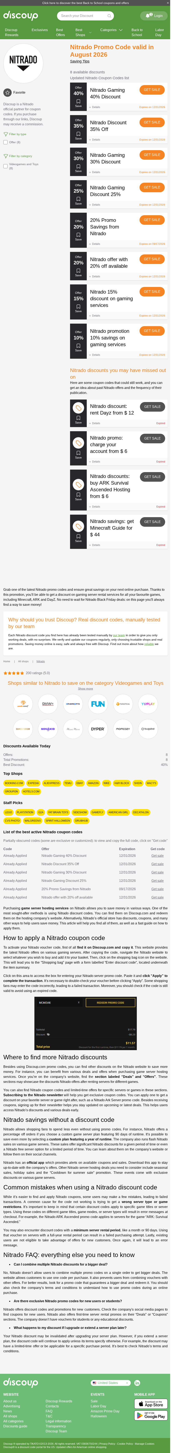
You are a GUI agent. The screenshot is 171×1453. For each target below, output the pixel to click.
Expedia (33, 783)
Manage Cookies (144, 1443)
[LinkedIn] (137, 1383)
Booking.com (14, 783)
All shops (10, 1416)
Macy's (151, 783)
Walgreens (33, 820)
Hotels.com (31, 791)
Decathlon (141, 812)
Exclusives (40, 30)
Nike (106, 783)
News (7, 1411)
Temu (68, 783)
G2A (40, 812)
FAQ (49, 1411)
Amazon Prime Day (105, 1411)
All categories (13, 1421)
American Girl (118, 812)
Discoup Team (56, 1431)
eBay (80, 783)
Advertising (11, 1406)
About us (9, 1401)
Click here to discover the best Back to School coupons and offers (85, 3)
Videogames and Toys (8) (23, 166)
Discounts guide (15, 1426)
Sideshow (80, 812)
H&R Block (121, 783)
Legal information (58, 1421)
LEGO (8, 812)
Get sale (152, 90)
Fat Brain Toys (58, 812)
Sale (94, 1401)
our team (119, 635)
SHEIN (138, 783)
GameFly (97, 812)
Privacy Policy (107, 1443)
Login (156, 15)
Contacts (52, 1406)
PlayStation (25, 812)
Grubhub (81, 820)
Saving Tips (79, 61)
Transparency (56, 1426)
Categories (108, 30)
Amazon (93, 783)
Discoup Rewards (11, 32)
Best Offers (60, 32)
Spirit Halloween (58, 820)
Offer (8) (14, 142)
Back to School (137, 32)
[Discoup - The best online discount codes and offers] (20, 16)
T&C (49, 1416)
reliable (149, 644)
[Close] (167, 3)
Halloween (99, 1416)
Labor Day (159, 32)
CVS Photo (12, 820)
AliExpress (51, 783)
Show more (85, 688)
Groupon (11, 791)
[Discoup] (25, 1383)
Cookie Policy (125, 1443)
